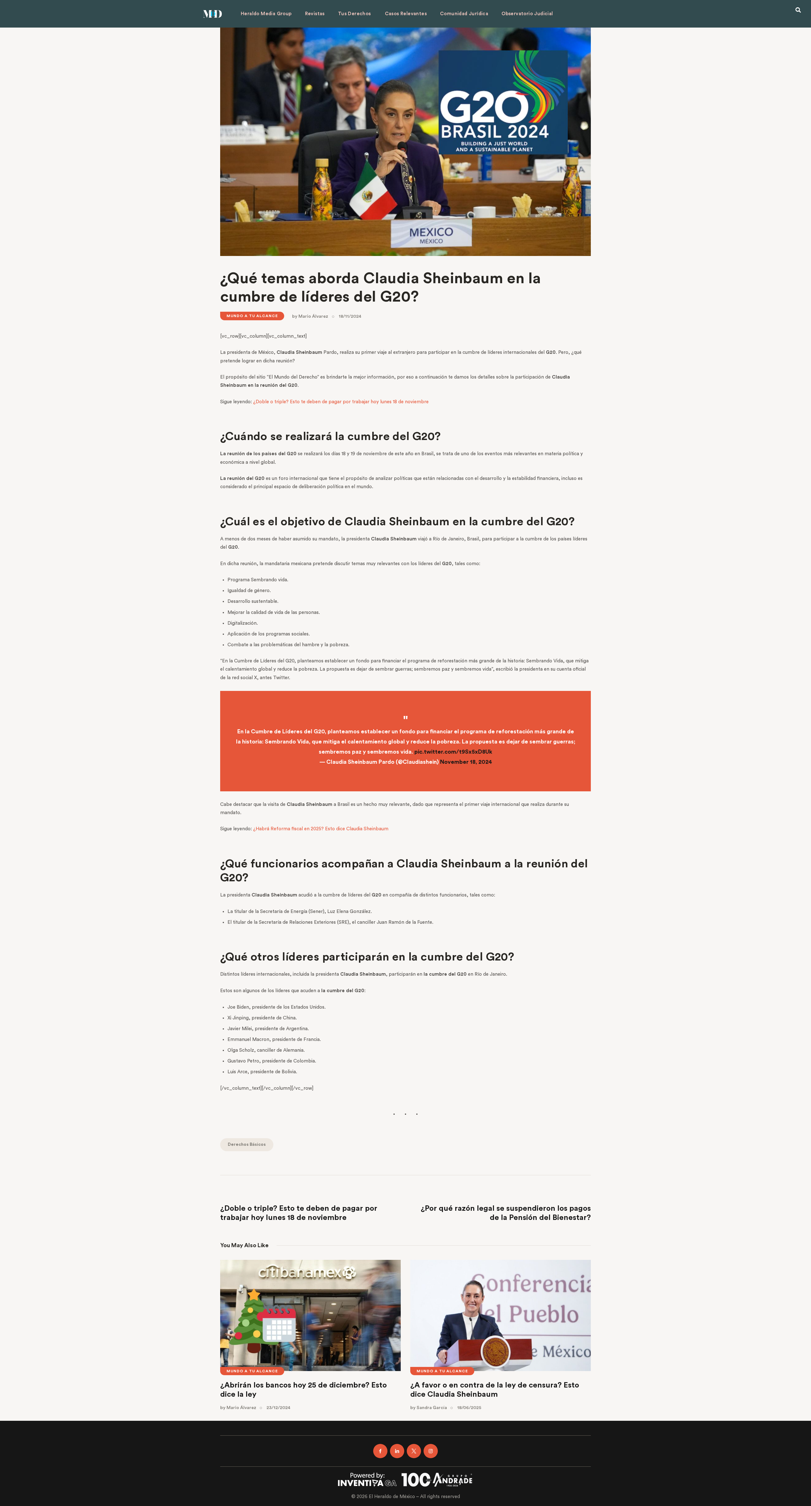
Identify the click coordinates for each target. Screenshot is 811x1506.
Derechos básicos (247, 1144)
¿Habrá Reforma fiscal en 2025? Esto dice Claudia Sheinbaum (320, 828)
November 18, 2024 (466, 762)
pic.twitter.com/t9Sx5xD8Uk (453, 752)
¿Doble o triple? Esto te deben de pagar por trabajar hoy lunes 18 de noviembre (341, 401)
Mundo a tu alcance (252, 316)
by (310, 316)
